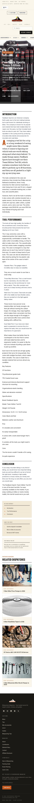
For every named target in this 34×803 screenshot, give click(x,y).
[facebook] (3, 711)
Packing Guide (6, 764)
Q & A (3, 728)
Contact (4, 750)
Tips (3, 722)
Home (3, 47)
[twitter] (18, 711)
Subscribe (22, 12)
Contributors (5, 744)
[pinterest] (14, 711)
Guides (4, 731)
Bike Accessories (13, 47)
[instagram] (7, 711)
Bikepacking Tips (7, 733)
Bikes (3, 719)
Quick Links (5, 769)
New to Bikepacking (7, 761)
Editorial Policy (6, 747)
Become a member (26, 32)
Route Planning (6, 766)
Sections (13, 12)
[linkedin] (11, 711)
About (4, 741)
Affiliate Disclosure (7, 753)
